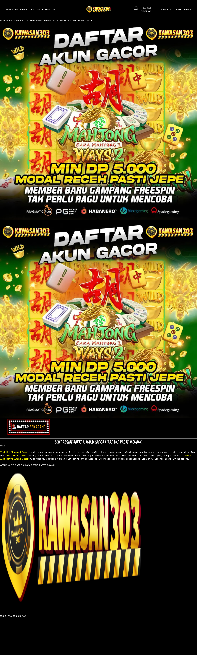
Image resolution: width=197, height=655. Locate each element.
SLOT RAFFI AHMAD (16, 9)
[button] (28, 465)
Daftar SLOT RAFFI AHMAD (175, 9)
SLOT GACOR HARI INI (43, 9)
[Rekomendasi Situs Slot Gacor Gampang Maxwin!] (98, 539)
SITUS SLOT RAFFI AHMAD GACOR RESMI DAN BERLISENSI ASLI (57, 20)
